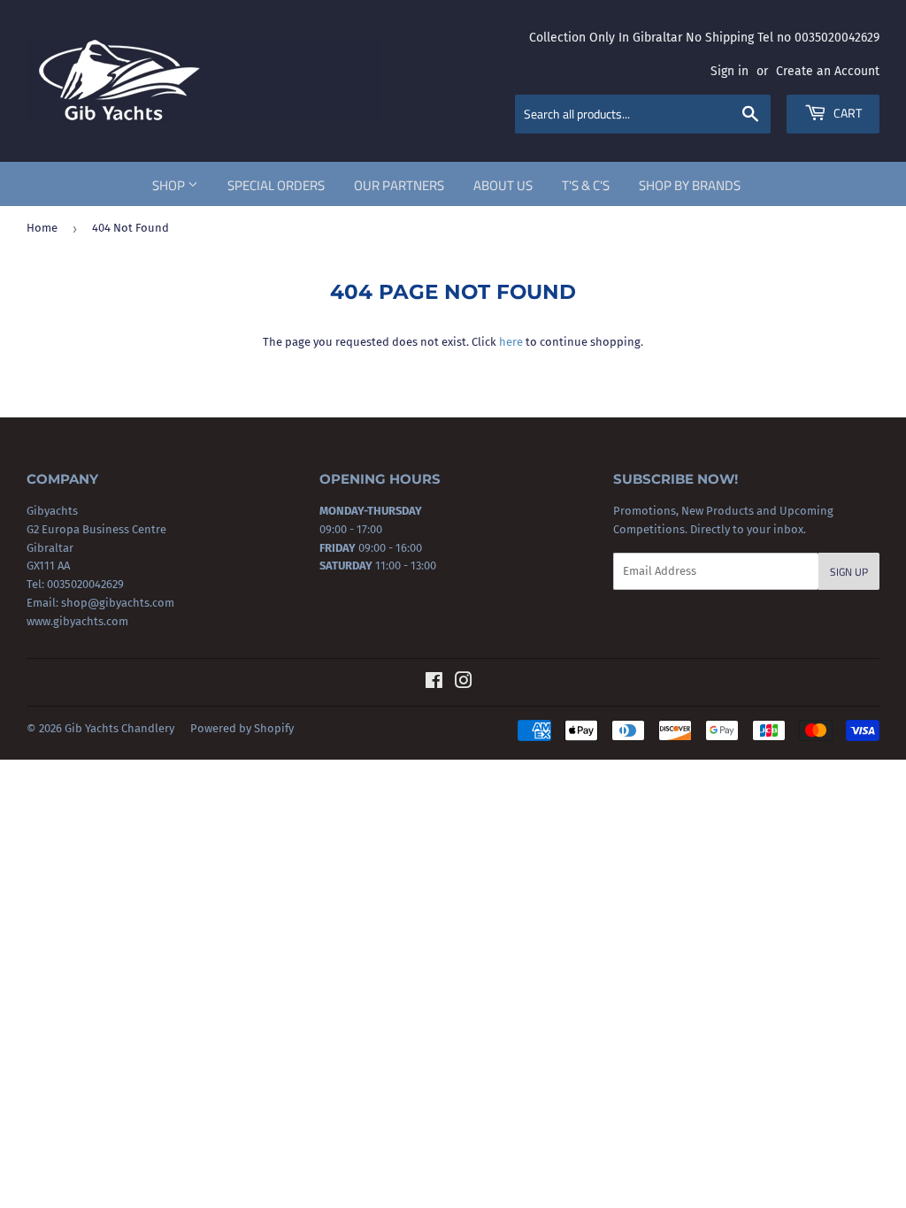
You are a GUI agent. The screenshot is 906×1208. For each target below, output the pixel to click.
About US (503, 185)
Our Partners (399, 185)
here (511, 341)
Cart (846, 112)
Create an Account (827, 71)
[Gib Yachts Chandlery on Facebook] (434, 683)
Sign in (729, 71)
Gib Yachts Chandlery (119, 728)
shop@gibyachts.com (116, 602)
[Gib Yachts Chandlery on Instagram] (463, 683)
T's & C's (586, 185)
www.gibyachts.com (77, 621)
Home (42, 227)
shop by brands (690, 185)
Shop (170, 185)
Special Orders (276, 185)
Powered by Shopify (242, 728)
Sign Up (849, 571)
